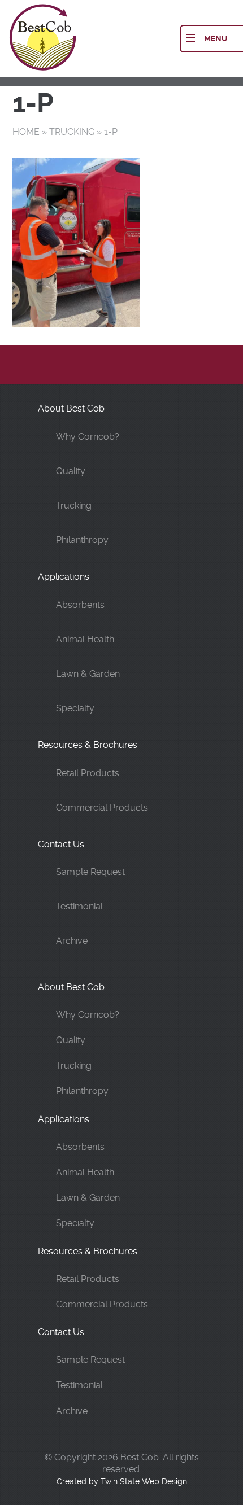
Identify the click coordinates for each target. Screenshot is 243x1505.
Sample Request (90, 872)
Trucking (71, 131)
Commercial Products (102, 807)
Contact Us (61, 844)
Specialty (75, 708)
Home (26, 131)
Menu (216, 38)
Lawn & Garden (88, 673)
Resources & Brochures (87, 745)
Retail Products (87, 773)
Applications (63, 576)
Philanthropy (82, 540)
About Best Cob (71, 408)
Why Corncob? (87, 436)
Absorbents (80, 605)
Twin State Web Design (144, 1481)
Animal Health (85, 639)
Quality (70, 471)
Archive (72, 940)
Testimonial (79, 906)
